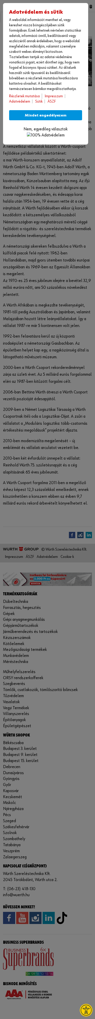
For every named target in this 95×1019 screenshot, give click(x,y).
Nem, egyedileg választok (46, 129)
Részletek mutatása (24, 96)
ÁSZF (52, 101)
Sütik (39, 101)
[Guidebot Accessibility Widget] (86, 1010)
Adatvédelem (19, 101)
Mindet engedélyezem (45, 115)
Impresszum (54, 96)
